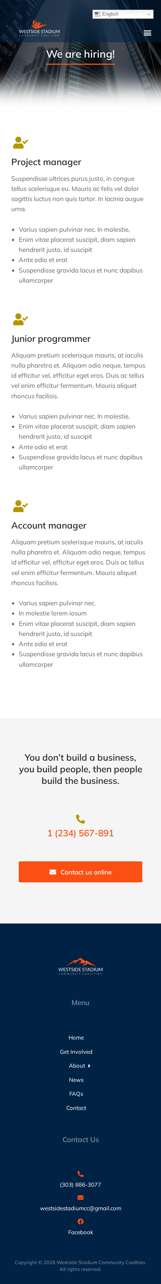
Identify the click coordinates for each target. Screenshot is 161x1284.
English (109, 14)
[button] (147, 32)
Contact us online (86, 872)
